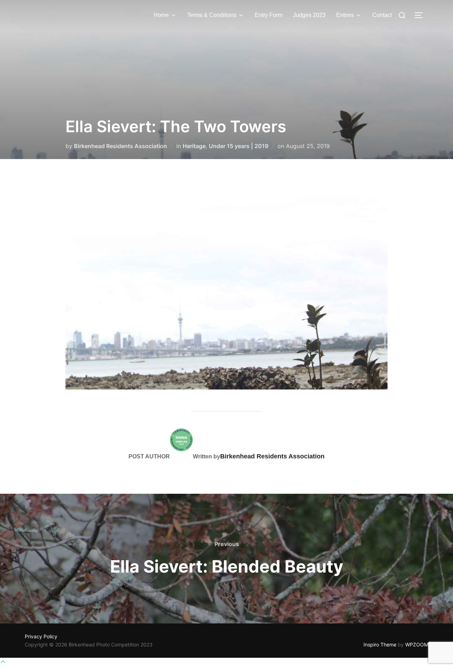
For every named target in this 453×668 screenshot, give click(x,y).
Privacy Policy (41, 636)
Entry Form (268, 15)
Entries (345, 15)
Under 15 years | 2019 (238, 146)
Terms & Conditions (211, 15)
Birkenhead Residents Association (120, 146)
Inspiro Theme (379, 644)
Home (161, 15)
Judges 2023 (309, 15)
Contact (382, 15)
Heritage (194, 146)
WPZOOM (416, 644)
